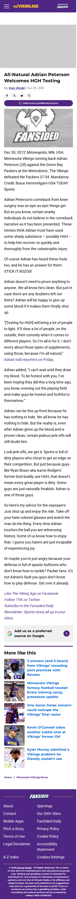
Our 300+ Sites (49, 813)
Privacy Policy (48, 829)
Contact (9, 813)
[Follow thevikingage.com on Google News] (66, 633)
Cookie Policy (48, 836)
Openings (44, 806)
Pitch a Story (13, 829)
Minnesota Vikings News (32, 777)
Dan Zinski (17, 88)
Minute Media (24, 867)
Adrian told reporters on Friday (28, 359)
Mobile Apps (13, 821)
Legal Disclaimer (16, 844)
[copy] (29, 95)
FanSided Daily (49, 821)
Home (8, 777)
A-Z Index (11, 857)
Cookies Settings (50, 857)
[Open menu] (6, 6)
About (8, 806)
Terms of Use (14, 836)
